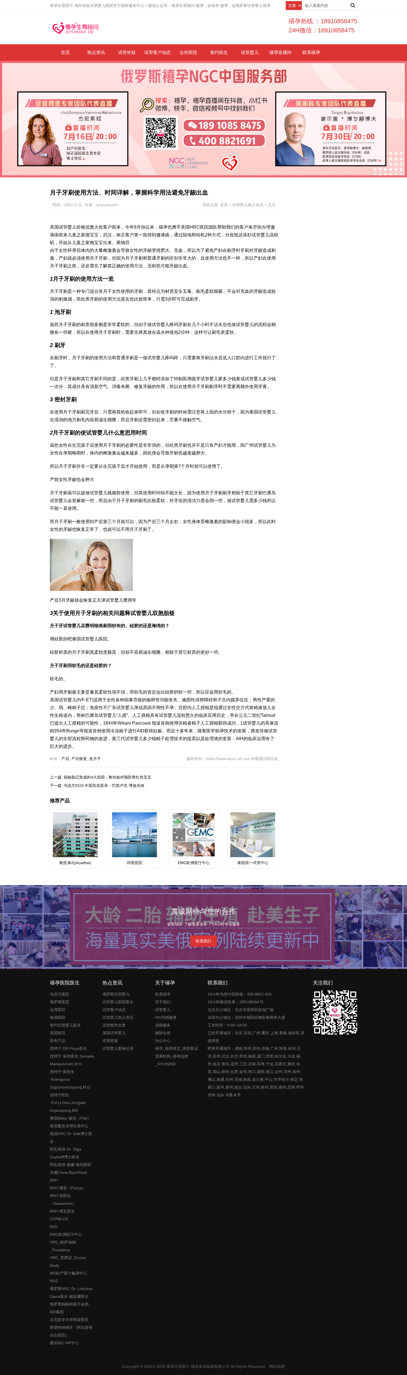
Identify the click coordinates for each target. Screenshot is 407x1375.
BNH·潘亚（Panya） (68, 1188)
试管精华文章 (114, 1025)
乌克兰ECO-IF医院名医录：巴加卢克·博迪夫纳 (104, 785)
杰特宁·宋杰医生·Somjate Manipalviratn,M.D (72, 1060)
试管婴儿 (250, 52)
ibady (54, 1265)
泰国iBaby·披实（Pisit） (70, 1118)
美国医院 (57, 1033)
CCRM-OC (59, 1219)
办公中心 (163, 1040)
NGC (54, 1281)
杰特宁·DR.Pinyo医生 (68, 1048)
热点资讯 (96, 52)
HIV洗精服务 (166, 1017)
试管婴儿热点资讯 (247, 205)
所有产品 (57, 1040)
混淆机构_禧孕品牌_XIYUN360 (171, 1060)
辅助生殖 (163, 1033)
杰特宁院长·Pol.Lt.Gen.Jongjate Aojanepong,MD (68, 1103)
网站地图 (277, 1366)
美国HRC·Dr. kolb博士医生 (71, 1137)
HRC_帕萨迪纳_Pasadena (63, 1246)
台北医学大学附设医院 (69, 1319)
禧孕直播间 (280, 52)
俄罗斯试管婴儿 (116, 994)
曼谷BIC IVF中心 (64, 1343)
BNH (54, 1180)
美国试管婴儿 (114, 1033)
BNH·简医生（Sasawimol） (63, 1199)
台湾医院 (57, 1009)
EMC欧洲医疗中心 (66, 1234)
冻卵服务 (163, 1025)
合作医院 (188, 52)
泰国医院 (57, 1017)
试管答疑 (127, 52)
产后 (65, 758)
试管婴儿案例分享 (117, 1048)
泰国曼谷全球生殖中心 (69, 1126)
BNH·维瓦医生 (62, 1211)
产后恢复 (79, 758)
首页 (65, 52)
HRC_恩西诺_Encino (68, 1257)
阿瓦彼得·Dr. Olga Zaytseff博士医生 (65, 1153)
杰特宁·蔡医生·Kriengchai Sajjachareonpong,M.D (70, 1079)
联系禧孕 (311, 52)
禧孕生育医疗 (178, 1366)
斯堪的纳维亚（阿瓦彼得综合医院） (71, 1331)
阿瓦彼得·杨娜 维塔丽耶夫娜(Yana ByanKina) (70, 1168)
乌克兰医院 (59, 994)
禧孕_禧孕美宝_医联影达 (176, 1048)
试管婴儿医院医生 (117, 1002)
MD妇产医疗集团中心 (68, 1273)
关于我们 (163, 1002)
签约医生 (219, 52)
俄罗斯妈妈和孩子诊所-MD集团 (70, 1308)
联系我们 (203, 941)
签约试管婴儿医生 (65, 1025)
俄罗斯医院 (59, 1002)
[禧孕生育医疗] (75, 28)
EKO (54, 1226)
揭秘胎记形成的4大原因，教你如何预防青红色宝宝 (107, 777)
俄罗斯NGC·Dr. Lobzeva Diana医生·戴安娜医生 (71, 1292)
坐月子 (95, 758)
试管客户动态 (157, 52)
